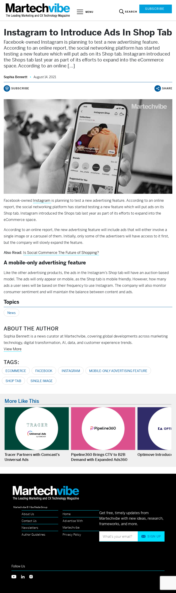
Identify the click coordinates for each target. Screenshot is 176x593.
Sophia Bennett (16, 77)
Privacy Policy (72, 535)
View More (13, 349)
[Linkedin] (25, 576)
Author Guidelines (33, 535)
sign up (154, 536)
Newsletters (30, 528)
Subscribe (154, 9)
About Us (28, 514)
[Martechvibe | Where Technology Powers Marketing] (38, 10)
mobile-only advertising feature (118, 371)
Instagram (71, 371)
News (11, 313)
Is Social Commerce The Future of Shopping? (61, 252)
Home (67, 514)
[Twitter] (16, 576)
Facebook (43, 371)
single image (41, 381)
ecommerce (16, 371)
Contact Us (29, 521)
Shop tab (13, 381)
